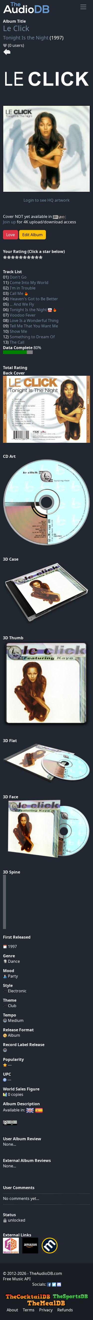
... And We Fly (22, 304)
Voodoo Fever (23, 315)
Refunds (65, 1310)
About (12, 1310)
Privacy (46, 1310)
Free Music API (17, 1279)
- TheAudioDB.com (44, 1273)
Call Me (16, 293)
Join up (9, 222)
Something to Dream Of (32, 336)
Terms (28, 1310)
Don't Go (18, 277)
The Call (17, 342)
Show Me (18, 331)
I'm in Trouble (22, 288)
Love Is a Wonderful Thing (34, 320)
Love (10, 234)
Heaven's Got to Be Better (34, 299)
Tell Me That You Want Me (34, 326)
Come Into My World (29, 282)
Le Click (16, 28)
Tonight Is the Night (25, 37)
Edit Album (32, 234)
